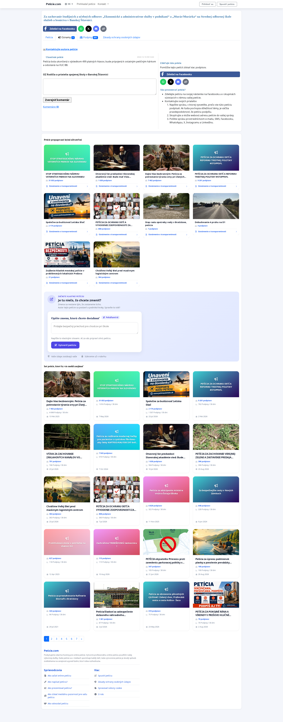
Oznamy (67, 37)
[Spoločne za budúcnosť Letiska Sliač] (67, 214)
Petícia (49, 37)
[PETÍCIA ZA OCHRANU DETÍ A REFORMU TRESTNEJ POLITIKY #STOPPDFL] (216, 167)
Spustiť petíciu (227, 4)
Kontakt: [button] (102, 4)
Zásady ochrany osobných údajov (121, 37)
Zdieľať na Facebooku (62, 28)
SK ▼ (70, 4)
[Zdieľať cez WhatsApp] (81, 29)
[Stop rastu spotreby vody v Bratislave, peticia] (166, 215)
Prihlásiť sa (207, 4)
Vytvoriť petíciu (67, 345)
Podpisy (90, 37)
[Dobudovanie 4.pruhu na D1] (216, 214)
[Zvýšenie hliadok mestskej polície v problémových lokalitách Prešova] (67, 263)
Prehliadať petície (86, 4)
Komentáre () (51, 106)
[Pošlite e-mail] (96, 29)
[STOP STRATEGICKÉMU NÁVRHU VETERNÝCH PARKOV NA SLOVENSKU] (67, 167)
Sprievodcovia (53, 670)
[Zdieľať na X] (88, 29)
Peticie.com (53, 4)
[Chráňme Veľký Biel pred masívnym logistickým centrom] (117, 263)
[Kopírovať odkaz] (103, 29)
